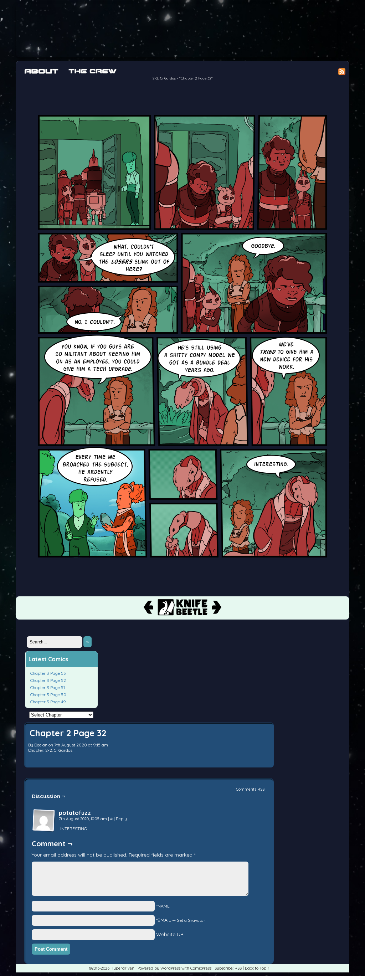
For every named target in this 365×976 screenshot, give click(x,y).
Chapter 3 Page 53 (48, 673)
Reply (121, 818)
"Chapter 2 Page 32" (196, 78)
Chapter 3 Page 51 (47, 687)
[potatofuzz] (43, 820)
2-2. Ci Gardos (164, 78)
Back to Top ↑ (257, 968)
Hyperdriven (176, 30)
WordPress (170, 968)
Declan (40, 745)
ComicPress (200, 968)
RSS (238, 968)
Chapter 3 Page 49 (48, 701)
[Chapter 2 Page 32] (182, 571)
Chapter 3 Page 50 (48, 694)
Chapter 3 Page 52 (48, 680)
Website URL (171, 934)
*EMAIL (180, 920)
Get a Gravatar (191, 920)
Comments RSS (250, 789)
